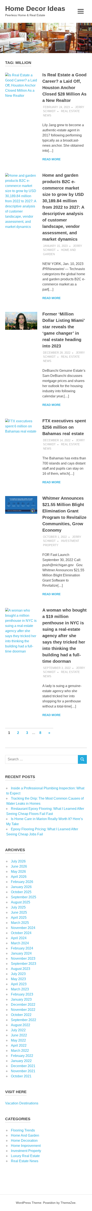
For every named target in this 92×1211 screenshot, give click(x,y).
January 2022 (21, 1061)
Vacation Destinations (21, 1103)
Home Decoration (24, 1140)
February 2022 (22, 1056)
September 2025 (23, 897)
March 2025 (20, 923)
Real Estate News (24, 1161)
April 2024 (19, 938)
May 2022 (18, 1040)
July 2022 (18, 1030)
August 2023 (20, 969)
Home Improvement (26, 1145)
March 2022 (20, 1050)
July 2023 (18, 974)
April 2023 (19, 984)
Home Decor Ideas (35, 8)
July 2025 (18, 907)
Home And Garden (25, 1135)
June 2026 (19, 866)
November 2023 (23, 958)
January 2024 (21, 953)
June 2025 (19, 912)
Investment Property (26, 1151)
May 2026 (18, 871)
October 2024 (21, 933)
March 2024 (20, 943)
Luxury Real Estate (25, 1156)
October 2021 (21, 1076)
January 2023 (21, 999)
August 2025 (20, 902)
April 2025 (19, 917)
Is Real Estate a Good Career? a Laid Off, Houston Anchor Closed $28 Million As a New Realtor (64, 87)
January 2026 (21, 887)
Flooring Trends (23, 1130)
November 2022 (23, 1009)
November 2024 (23, 928)
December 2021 (23, 1066)
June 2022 (19, 1035)
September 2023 (23, 963)
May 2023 (18, 979)
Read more (51, 159)
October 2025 (21, 892)
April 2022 (19, 1045)
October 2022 (21, 1015)
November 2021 (23, 1071)
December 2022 (23, 1004)
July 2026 (18, 861)
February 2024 (22, 948)
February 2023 (22, 994)
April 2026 (19, 876)
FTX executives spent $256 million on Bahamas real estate (64, 427)
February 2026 (22, 882)
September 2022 (23, 1020)
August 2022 (20, 1025)
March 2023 (20, 989)
